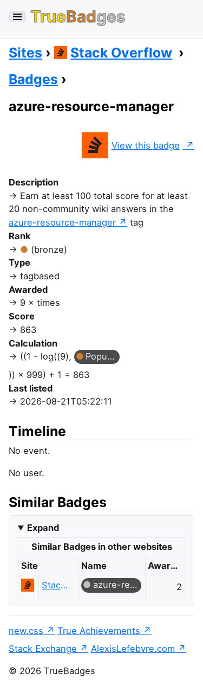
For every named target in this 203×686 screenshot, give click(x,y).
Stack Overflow (121, 52)
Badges (33, 79)
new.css (26, 630)
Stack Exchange (43, 648)
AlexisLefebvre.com (133, 648)
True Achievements (98, 630)
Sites (25, 52)
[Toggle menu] (17, 16)
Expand (43, 527)
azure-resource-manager (62, 222)
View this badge (146, 145)
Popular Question (103, 356)
